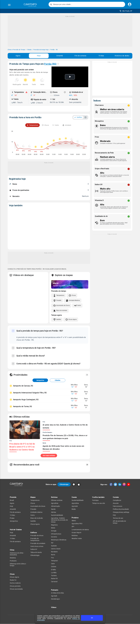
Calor (53, 563)
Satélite (58, 319)
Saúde (53, 509)
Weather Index (77, 538)
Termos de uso (118, 518)
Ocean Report (76, 532)
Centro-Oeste (55, 549)
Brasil (12, 500)
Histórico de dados (122, 56)
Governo (54, 537)
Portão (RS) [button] (50, 64)
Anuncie (116, 503)
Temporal (54, 561)
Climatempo (64, 484)
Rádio (74, 509)
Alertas (53, 512)
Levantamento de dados (80, 529)
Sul (52, 543)
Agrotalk (54, 596)
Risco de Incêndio (61, 310)
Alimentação (55, 506)
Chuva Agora (72, 319)
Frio (52, 558)
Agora (18, 56)
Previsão (13, 497)
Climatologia (34, 555)
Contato (116, 497)
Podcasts (13, 561)
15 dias (101, 56)
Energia (53, 531)
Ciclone (53, 566)
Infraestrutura (56, 534)
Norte (53, 555)
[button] (125, 11)
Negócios (54, 525)
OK (92, 618)
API (73, 526)
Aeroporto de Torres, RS (22, 406)
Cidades (57, 380)
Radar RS (54, 578)
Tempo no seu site (98, 503)
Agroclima (54, 503)
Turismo (54, 575)
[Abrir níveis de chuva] (65, 92)
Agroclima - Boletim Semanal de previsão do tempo (59, 520)
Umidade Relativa (74, 300)
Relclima (13, 558)
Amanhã (59, 56)
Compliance (117, 500)
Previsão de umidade (37, 543)
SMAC (74, 520)
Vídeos (53, 607)
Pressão (58, 300)
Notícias (54, 497)
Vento (79, 305)
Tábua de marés (36, 552)
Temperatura (60, 295)
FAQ (114, 515)
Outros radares (15, 583)
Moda (53, 528)
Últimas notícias (56, 500)
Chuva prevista (15, 586)
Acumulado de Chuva (63, 305)
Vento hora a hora (36, 546)
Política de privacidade (121, 509)
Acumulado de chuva (37, 506)
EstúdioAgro (55, 599)
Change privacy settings (121, 512)
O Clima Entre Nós (57, 593)
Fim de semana (80, 56)
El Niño (53, 570)
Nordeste (54, 552)
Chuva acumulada (16, 589)
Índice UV (33, 549)
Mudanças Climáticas (58, 540)
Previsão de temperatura (34, 539)
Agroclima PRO (77, 523)
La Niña (54, 572)
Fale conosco (117, 506)
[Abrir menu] (9, 5)
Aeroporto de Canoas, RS (23, 386)
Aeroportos (40, 380)
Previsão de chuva (36, 535)
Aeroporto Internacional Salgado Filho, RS (30, 393)
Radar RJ (13, 580)
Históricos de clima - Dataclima (17, 554)
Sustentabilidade (57, 515)
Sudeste (54, 546)
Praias (12, 518)
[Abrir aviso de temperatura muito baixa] (26, 92)
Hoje (39, 56)
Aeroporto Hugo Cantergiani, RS (25, 400)
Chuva (74, 295)
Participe (95, 500)
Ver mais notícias (49, 455)
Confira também (98, 497)
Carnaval (54, 581)
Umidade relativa (36, 512)
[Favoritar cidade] (58, 64)
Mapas (33, 497)
